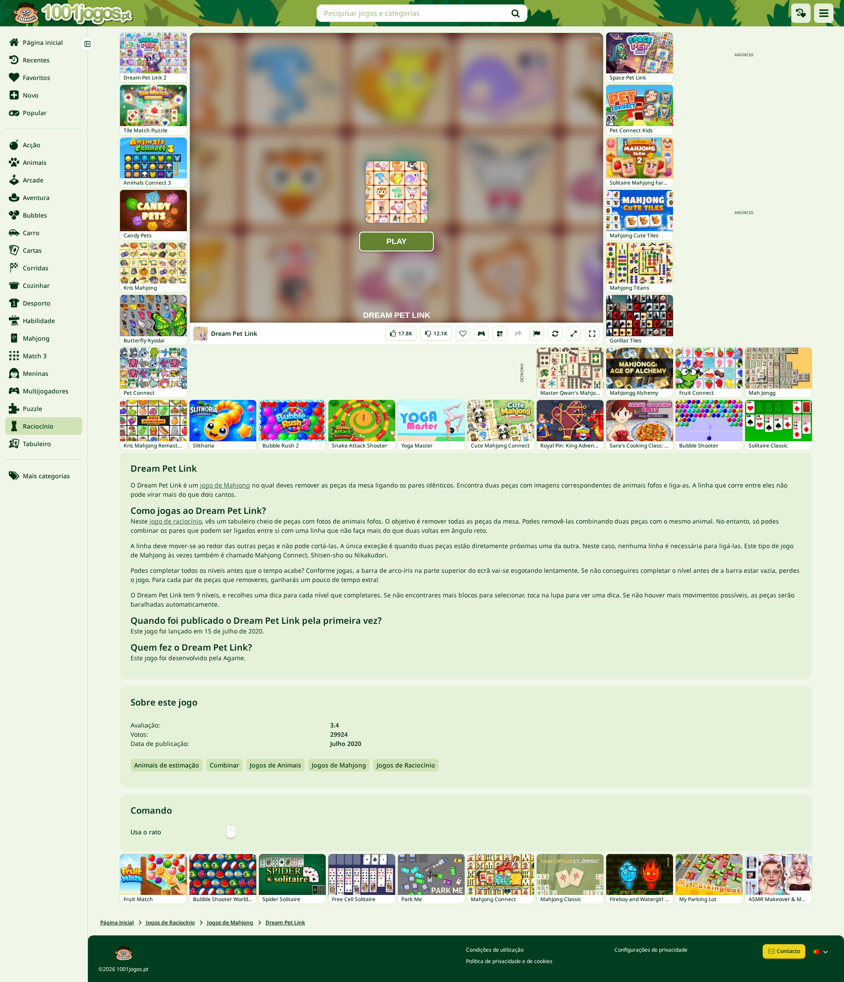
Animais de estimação (166, 765)
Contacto (788, 951)
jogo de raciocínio (175, 521)
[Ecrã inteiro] (592, 333)
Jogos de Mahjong (339, 765)
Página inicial (117, 922)
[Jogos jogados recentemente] (801, 13)
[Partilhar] (518, 333)
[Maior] (573, 333)
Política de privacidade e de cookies (509, 961)
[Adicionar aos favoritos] (462, 333)
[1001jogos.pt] (73, 13)
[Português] (821, 951)
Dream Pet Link (285, 922)
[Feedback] (536, 333)
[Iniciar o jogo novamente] (555, 333)
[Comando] (481, 333)
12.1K (436, 331)
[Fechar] (87, 44)
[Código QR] (499, 333)
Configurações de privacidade (651, 949)
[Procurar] (515, 13)
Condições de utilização (495, 949)
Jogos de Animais (275, 765)
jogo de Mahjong (225, 485)
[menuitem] (43, 42)
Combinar (224, 765)
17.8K (402, 331)
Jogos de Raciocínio (406, 765)
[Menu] (823, 13)
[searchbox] (422, 13)
